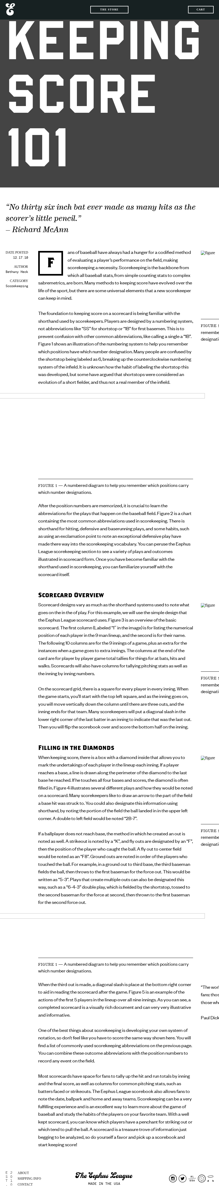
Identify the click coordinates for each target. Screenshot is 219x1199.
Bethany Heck (17, 272)
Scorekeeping (17, 286)
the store (109, 9)
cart (201, 9)
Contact (25, 1184)
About (23, 1173)
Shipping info (29, 1179)
